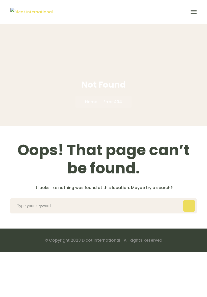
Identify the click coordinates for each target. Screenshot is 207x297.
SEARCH (189, 206)
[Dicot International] (31, 12)
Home (91, 102)
